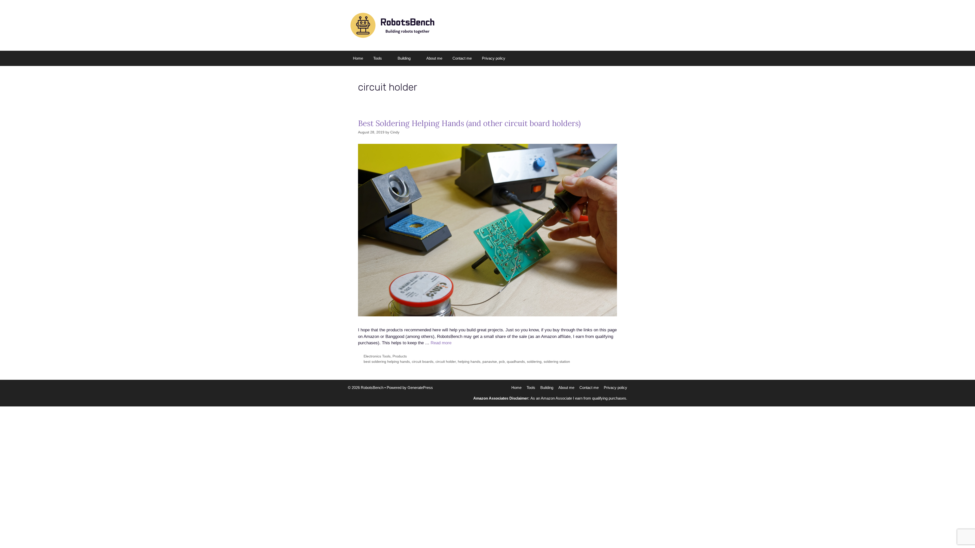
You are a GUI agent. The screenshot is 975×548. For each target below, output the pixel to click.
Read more (441, 342)
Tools (377, 58)
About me (434, 58)
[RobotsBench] (392, 25)
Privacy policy (493, 58)
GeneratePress (420, 387)
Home (358, 58)
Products (400, 356)
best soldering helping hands (387, 361)
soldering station (557, 361)
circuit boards (422, 361)
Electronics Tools (377, 356)
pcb (502, 361)
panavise (489, 361)
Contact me (462, 58)
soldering (534, 361)
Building (404, 58)
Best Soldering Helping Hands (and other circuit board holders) (469, 123)
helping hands (469, 361)
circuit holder (445, 361)
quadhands (516, 361)
